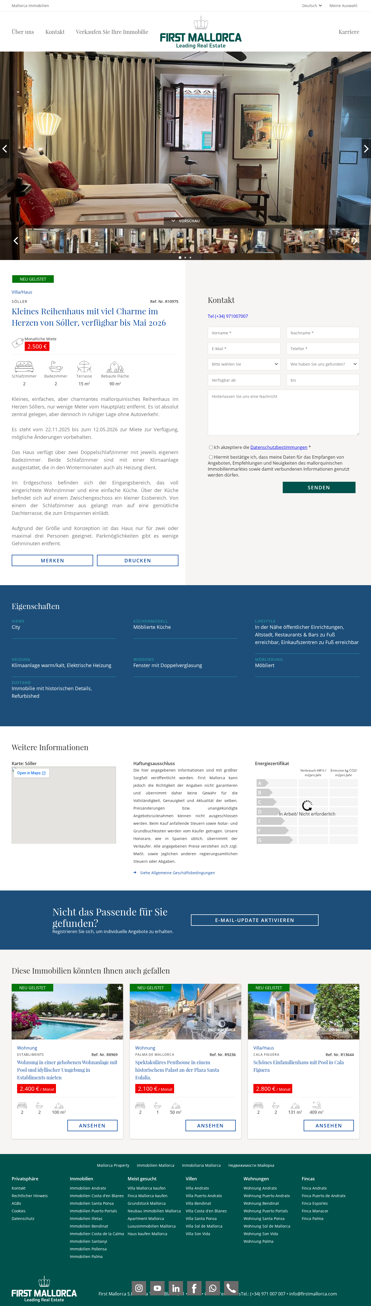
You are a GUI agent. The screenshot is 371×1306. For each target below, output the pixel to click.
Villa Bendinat (198, 1203)
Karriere (349, 31)
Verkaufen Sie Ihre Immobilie (112, 31)
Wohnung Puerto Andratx (267, 1195)
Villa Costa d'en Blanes (206, 1210)
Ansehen (92, 1125)
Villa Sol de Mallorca (204, 1226)
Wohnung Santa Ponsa (264, 1218)
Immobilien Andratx (88, 1188)
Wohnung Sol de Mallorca (267, 1226)
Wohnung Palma (258, 1241)
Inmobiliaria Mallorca (201, 1165)
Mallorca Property (113, 1165)
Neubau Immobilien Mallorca (154, 1210)
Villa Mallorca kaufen (147, 1188)
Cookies (19, 1210)
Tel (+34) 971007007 (228, 316)
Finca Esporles (315, 1203)
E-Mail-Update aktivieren (254, 920)
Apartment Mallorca (146, 1218)
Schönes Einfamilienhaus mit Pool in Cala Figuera (298, 1066)
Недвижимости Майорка (251, 1165)
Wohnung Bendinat (261, 1203)
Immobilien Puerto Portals (93, 1210)
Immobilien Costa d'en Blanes (97, 1195)
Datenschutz (23, 1218)
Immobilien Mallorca (155, 1165)
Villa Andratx (197, 1188)
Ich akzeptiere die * (262, 447)
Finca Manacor (315, 1210)
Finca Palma (312, 1218)
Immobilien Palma (86, 1256)
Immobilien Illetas (86, 1218)
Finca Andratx (314, 1188)
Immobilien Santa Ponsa (92, 1203)
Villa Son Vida (198, 1233)
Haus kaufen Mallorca (147, 1233)
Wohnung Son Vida (261, 1233)
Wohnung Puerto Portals (266, 1210)
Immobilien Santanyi (88, 1241)
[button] (180, 258)
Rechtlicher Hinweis (30, 1195)
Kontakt (55, 31)
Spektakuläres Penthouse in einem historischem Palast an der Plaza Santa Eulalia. (177, 1070)
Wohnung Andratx (260, 1188)
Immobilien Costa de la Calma (97, 1233)
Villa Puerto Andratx (204, 1195)
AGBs (16, 1203)
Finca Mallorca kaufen (148, 1195)
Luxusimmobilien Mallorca (152, 1226)
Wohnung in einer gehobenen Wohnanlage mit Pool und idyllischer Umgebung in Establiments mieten (67, 1070)
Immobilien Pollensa (88, 1248)
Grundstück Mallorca (147, 1203)
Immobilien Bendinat (89, 1226)
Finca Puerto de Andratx (323, 1195)
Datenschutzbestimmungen (278, 447)
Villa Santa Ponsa (201, 1218)
